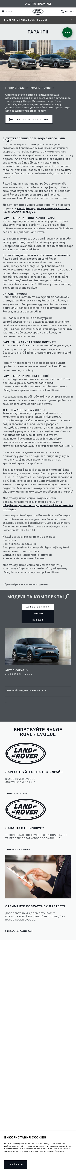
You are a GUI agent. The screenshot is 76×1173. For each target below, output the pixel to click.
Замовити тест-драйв (32, 119)
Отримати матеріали (18, 849)
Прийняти (15, 1164)
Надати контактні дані (20, 931)
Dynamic (38, 613)
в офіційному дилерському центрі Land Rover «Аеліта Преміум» (38, 505)
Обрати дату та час (17, 793)
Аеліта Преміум (38, 3)
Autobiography (38, 607)
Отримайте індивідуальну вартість (26, 690)
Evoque (38, 620)
